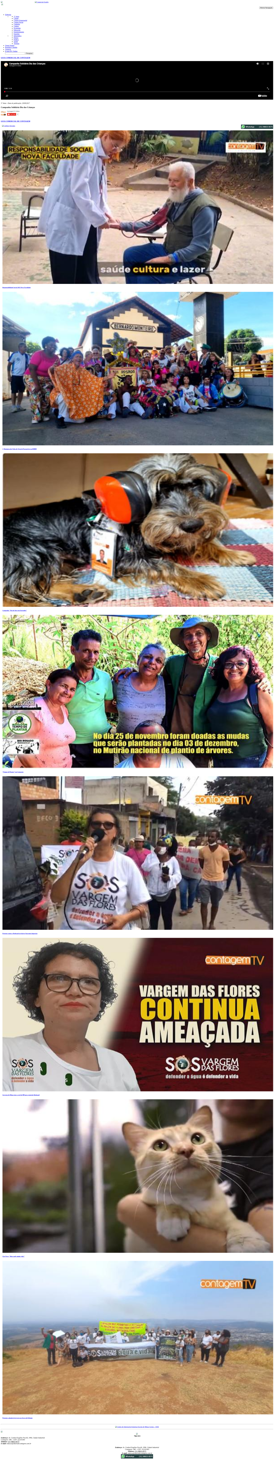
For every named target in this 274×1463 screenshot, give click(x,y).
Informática (17, 36)
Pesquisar (29, 53)
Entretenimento (19, 32)
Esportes (16, 34)
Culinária (17, 24)
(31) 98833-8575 (13, 1442)
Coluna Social (18, 22)
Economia (17, 28)
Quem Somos (9, 45)
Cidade (16, 18)
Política (16, 40)
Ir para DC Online (11, 51)
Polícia (16, 38)
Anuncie (8, 49)
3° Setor (16, 16)
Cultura (16, 26)
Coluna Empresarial (20, 20)
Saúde (16, 42)
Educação (17, 30)
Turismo (16, 43)
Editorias (8, 15)
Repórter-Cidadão (11, 47)
